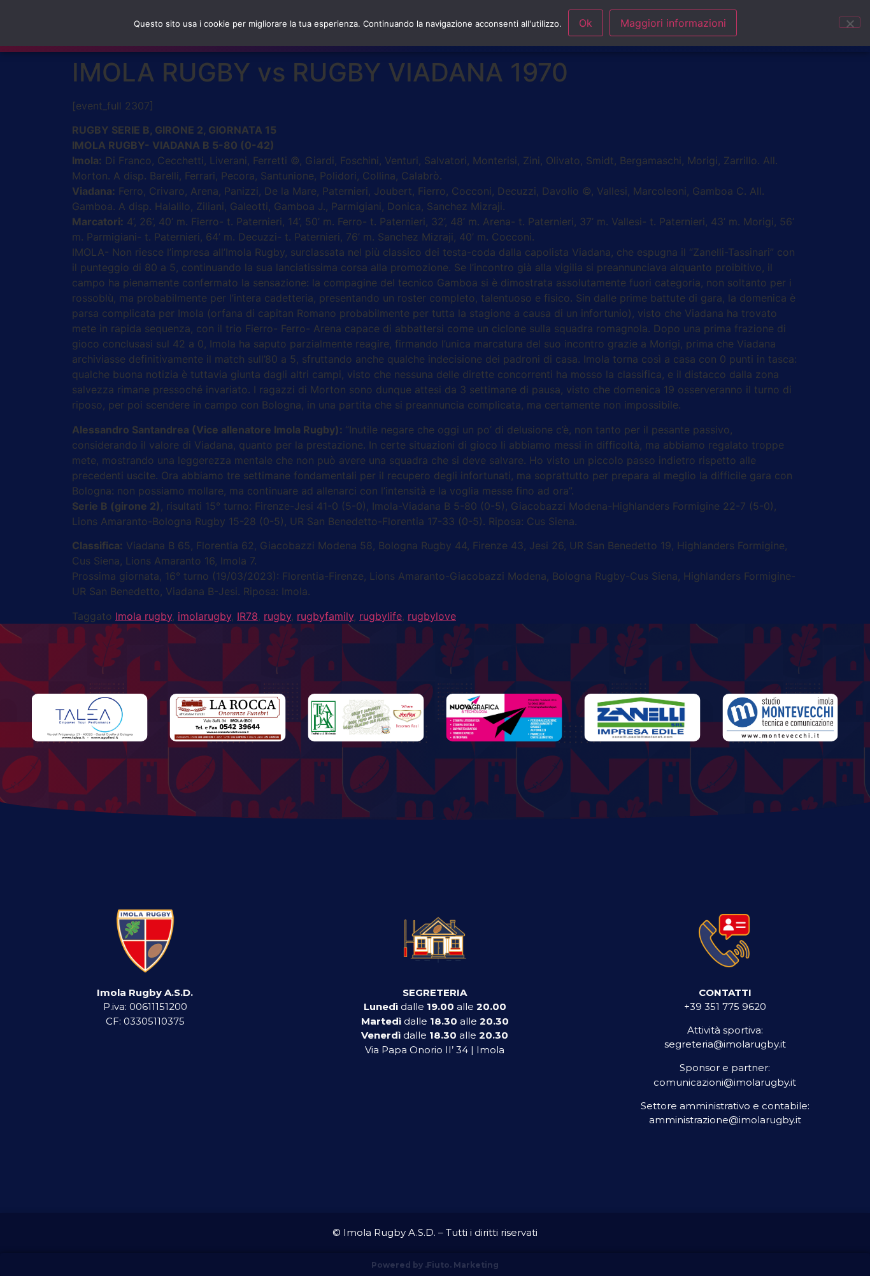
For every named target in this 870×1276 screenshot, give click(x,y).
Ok (585, 23)
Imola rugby (143, 616)
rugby (277, 616)
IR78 (247, 616)
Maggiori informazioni (673, 23)
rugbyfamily (325, 616)
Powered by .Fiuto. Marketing (435, 1265)
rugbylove (432, 616)
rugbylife (380, 616)
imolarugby (204, 616)
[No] (849, 22)
